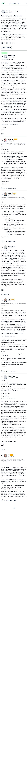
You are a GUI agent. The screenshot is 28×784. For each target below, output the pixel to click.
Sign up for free (15, 3)
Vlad (9, 299)
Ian (9, 455)
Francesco (11, 139)
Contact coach (12, 188)
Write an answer (6, 47)
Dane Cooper (11, 246)
